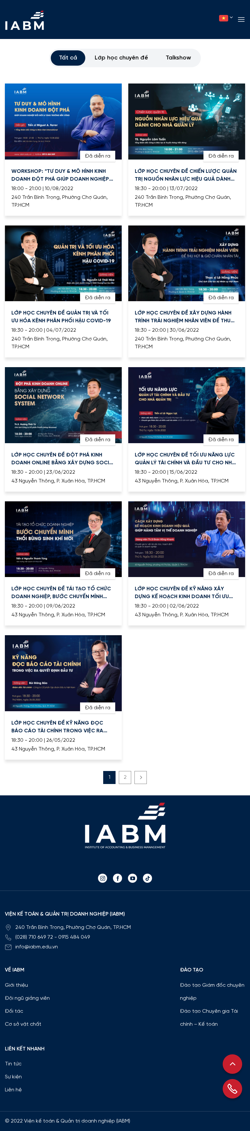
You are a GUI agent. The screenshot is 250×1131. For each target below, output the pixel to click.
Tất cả (68, 58)
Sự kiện (13, 1077)
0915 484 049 (74, 937)
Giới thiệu (16, 985)
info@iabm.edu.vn (36, 947)
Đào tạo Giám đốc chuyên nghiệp (212, 992)
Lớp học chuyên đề (121, 58)
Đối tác (14, 1011)
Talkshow (178, 58)
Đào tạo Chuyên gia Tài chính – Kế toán (209, 1018)
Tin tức (13, 1064)
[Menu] (241, 19)
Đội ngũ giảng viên (27, 998)
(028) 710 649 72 (34, 937)
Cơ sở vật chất (23, 1024)
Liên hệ (13, 1090)
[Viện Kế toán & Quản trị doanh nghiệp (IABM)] (24, 20)
